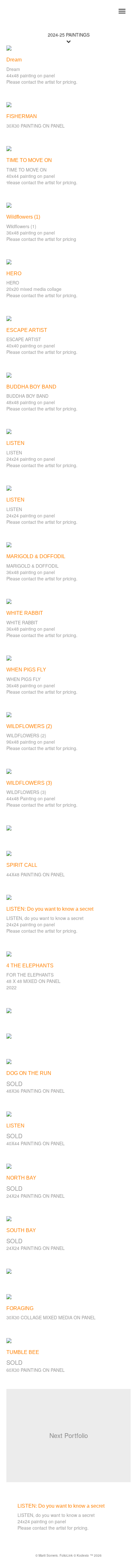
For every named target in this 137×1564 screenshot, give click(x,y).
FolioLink (66, 1555)
